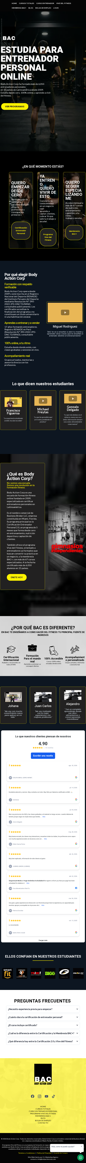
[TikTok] (53, 1096)
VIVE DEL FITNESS (63, 3)
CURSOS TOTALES (26, 3)
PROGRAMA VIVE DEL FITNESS (43, 1113)
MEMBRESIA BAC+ (19, 8)
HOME (14, 3)
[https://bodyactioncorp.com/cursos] (43, 1075)
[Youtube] (46, 1096)
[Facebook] (32, 1096)
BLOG (30, 8)
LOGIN (56, 8)
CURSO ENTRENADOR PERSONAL (43, 1111)
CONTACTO (43, 1123)
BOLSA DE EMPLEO (43, 8)
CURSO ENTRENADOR (45, 3)
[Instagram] (39, 1096)
